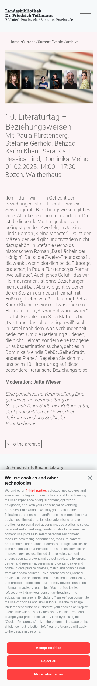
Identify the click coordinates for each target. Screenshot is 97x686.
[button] (89, 477)
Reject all (48, 661)
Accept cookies (48, 648)
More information (48, 674)
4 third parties (36, 490)
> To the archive (23, 444)
